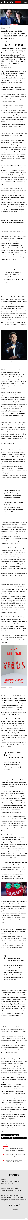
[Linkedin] (22, 44)
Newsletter (9, 1195)
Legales (3, 1199)
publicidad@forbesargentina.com (12, 1181)
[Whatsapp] (6, 44)
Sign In (25, 2)
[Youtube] (17, 1205)
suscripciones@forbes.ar (12, 1188)
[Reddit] (16, 44)
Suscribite (18, 2)
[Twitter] (9, 44)
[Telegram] (19, 44)
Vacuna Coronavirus (19, 1138)
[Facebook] (12, 44)
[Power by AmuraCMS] (14, 1209)
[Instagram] (14, 1205)
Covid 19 (4, 1135)
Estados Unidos (6, 1138)
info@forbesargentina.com (10, 1183)
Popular (5, 1145)
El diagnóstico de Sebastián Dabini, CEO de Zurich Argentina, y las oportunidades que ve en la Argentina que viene (15, 1160)
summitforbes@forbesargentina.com (12, 1186)
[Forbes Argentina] (8, 2)
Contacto (15, 1195)
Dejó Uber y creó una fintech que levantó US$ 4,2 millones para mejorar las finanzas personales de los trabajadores (14, 1149)
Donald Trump (13, 1135)
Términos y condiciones (17, 1197)
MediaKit (3, 1195)
